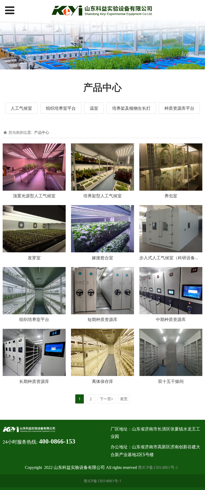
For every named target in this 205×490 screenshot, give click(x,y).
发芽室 (34, 258)
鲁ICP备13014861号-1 (158, 467)
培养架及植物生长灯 (131, 108)
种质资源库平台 (179, 108)
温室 (94, 108)
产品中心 (41, 132)
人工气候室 (21, 108)
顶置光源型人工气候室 (34, 196)
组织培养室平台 (61, 108)
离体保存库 (102, 381)
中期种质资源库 (171, 319)
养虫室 (170, 196)
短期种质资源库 (102, 319)
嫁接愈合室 (102, 258)
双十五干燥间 (171, 381)
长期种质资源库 (34, 381)
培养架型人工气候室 (102, 196)
